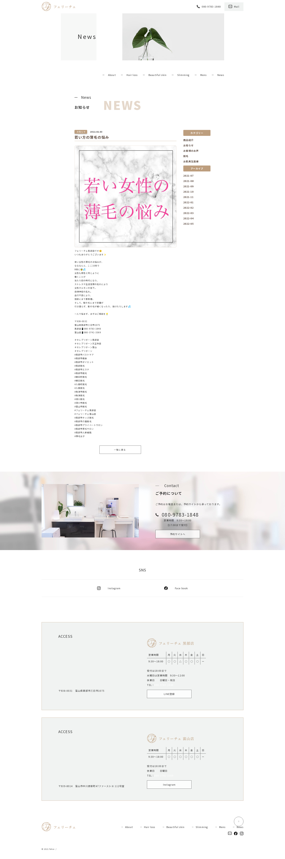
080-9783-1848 (163, 685)
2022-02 (188, 207)
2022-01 (188, 202)
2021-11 (188, 197)
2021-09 (188, 186)
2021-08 (188, 181)
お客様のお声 (191, 150)
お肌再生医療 (191, 161)
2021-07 (188, 175)
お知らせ (188, 145)
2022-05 (188, 223)
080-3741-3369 (163, 775)
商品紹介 (188, 140)
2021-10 (188, 191)
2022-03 (188, 213)
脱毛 (186, 156)
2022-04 (188, 218)
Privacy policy (64, 849)
